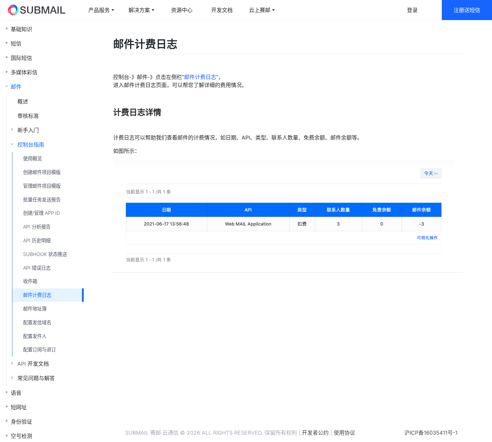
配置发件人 (35, 336)
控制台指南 (30, 144)
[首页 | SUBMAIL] (36, 10)
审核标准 (28, 115)
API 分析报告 (37, 227)
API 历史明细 (37, 240)
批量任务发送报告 (42, 199)
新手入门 (28, 130)
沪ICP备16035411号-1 (431, 432)
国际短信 (21, 58)
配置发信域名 (37, 322)
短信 (16, 43)
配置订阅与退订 (39, 349)
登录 (412, 10)
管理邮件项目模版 (42, 186)
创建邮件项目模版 (42, 172)
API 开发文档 (33, 363)
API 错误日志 (37, 268)
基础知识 (21, 29)
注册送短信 (467, 10)
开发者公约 (315, 432)
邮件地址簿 (35, 309)
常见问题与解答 (36, 378)
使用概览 (32, 158)
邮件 (16, 86)
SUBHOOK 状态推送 (45, 254)
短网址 (19, 407)
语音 (16, 392)
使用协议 (344, 432)
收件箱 (30, 281)
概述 (22, 101)
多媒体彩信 (24, 72)
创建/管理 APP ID (41, 213)
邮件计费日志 (37, 295)
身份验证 (21, 421)
